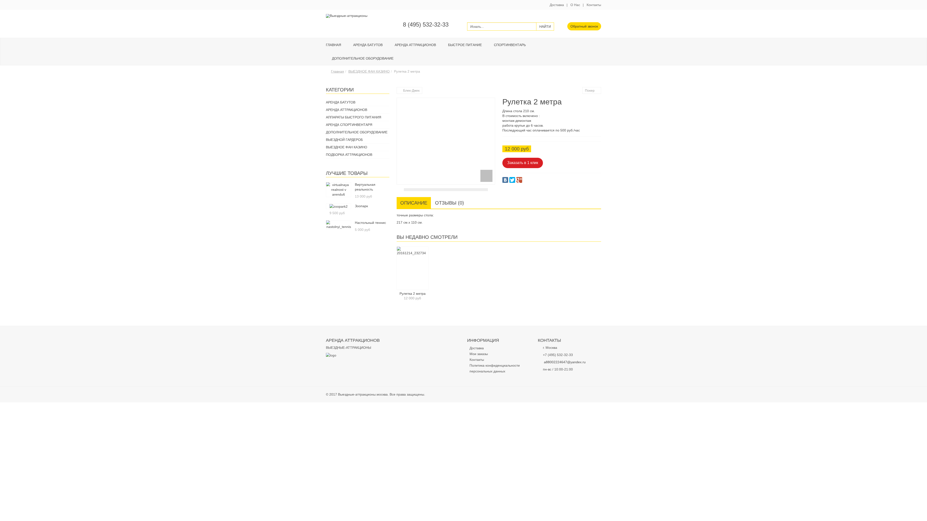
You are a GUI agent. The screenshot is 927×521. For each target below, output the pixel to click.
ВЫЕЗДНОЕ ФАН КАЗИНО (369, 71)
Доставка (557, 5)
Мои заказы (479, 354)
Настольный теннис (370, 223)
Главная (333, 45)
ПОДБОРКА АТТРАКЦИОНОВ (349, 155)
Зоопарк (361, 206)
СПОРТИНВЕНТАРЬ (510, 45)
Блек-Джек (411, 90)
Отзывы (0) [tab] (449, 203)
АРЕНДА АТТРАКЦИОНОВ (415, 45)
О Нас (575, 5)
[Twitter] (512, 180)
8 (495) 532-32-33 (426, 24)
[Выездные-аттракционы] (346, 16)
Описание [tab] (413, 203)
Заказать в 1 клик (522, 163)
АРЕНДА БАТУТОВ (368, 45)
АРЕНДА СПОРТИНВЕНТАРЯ (349, 125)
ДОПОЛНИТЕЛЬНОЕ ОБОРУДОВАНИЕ (362, 58)
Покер (590, 90)
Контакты (594, 5)
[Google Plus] (519, 180)
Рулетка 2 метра (413, 293)
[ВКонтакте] (505, 180)
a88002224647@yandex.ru (565, 362)
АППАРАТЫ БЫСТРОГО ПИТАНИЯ (353, 117)
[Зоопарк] (339, 206)
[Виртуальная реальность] (338, 189)
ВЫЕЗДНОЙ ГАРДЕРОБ (344, 140)
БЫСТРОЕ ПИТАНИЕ (465, 45)
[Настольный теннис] (338, 224)
